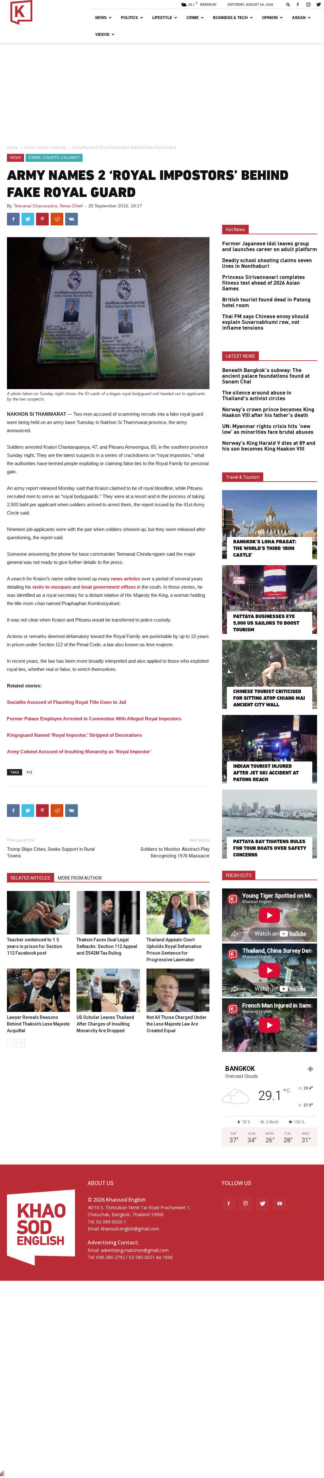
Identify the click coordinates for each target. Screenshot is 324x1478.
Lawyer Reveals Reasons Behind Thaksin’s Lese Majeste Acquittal (38, 1024)
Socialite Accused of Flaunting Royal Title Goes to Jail (66, 702)
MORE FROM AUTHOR (80, 878)
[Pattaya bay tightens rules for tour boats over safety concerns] (269, 824)
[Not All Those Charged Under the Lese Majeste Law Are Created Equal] (177, 990)
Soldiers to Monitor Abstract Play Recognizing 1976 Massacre (174, 852)
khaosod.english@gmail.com (130, 1229)
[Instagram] (308, 4)
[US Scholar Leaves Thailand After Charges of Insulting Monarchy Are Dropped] (108, 990)
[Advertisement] (162, 90)
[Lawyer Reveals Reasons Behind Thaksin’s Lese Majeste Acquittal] (38, 990)
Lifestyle (162, 17)
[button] (288, 4)
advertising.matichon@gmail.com (135, 1250)
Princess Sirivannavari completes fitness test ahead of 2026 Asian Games (263, 283)
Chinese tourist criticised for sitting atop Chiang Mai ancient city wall (269, 698)
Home (12, 147)
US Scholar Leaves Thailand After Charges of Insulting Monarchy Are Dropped (105, 1024)
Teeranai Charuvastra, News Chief (48, 205)
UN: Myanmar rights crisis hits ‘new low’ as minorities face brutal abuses (268, 429)
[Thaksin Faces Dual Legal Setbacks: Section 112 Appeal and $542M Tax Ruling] (108, 912)
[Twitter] (318, 4)
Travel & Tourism (242, 477)
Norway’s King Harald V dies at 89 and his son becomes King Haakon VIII (268, 446)
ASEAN (299, 17)
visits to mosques (51, 587)
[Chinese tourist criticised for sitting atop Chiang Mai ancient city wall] (269, 674)
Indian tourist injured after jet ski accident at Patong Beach (266, 772)
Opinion (270, 17)
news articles (125, 578)
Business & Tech (230, 17)
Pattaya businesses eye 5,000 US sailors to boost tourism (266, 623)
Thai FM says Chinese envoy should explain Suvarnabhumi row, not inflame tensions (265, 322)
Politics (129, 17)
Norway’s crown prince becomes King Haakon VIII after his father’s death (268, 412)
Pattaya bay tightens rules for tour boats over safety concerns (269, 848)
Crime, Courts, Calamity (45, 147)
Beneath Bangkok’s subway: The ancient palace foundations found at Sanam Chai (266, 376)
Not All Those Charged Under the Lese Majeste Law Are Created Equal (176, 1024)
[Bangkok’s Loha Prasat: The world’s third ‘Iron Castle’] (269, 524)
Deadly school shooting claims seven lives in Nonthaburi (267, 263)
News (101, 17)
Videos (102, 34)
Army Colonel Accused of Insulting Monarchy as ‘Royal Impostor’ (79, 751)
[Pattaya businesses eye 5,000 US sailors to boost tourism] (269, 599)
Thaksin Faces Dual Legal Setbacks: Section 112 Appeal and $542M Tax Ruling (107, 946)
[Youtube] (279, 1203)
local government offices (108, 587)
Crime (192, 17)
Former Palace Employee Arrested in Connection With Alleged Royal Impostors (94, 718)
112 (29, 772)
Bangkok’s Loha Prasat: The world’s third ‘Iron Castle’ (264, 548)
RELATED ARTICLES (30, 878)
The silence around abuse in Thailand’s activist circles (256, 395)
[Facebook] (297, 4)
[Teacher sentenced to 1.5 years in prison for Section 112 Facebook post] (38, 912)
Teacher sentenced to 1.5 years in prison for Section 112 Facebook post (34, 946)
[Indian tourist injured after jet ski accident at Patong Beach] (269, 749)
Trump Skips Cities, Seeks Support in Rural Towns (51, 852)
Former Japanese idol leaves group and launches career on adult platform (269, 246)
